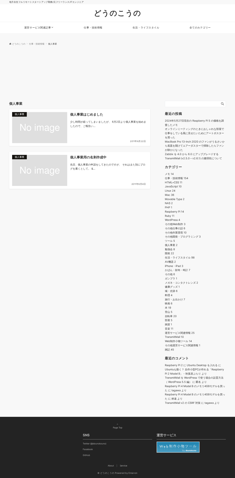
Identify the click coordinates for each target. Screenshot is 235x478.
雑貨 (168, 324)
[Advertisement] (117, 73)
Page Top (117, 427)
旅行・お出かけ (175, 299)
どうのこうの (117, 12)
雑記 (169, 349)
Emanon (133, 473)
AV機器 (170, 261)
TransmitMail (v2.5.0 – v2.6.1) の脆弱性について (193, 158)
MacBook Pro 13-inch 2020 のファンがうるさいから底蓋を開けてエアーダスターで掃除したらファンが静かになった (195, 146)
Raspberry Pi (174, 211)
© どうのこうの (105, 473)
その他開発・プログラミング (183, 236)
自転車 (171, 316)
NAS (169, 203)
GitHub (86, 455)
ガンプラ (171, 278)
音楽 (169, 328)
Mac (169, 194)
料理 (168, 295)
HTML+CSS (173, 182)
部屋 (168, 320)
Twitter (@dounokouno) (94, 443)
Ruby (169, 215)
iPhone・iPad (174, 265)
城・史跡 (171, 290)
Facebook (88, 449)
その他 (170, 274)
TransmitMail (174, 336)
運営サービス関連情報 (180, 332)
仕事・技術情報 (176, 178)
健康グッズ (172, 286)
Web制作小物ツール (178, 341)
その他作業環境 (176, 232)
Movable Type (175, 199)
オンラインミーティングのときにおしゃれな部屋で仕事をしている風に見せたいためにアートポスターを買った (194, 133)
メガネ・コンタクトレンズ (181, 282)
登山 (168, 311)
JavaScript (173, 186)
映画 (168, 303)
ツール (170, 240)
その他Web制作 (175, 224)
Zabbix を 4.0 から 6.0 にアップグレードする (191, 154)
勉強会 (170, 249)
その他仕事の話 (175, 228)
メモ (169, 173)
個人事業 (171, 245)
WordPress (172, 219)
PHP (168, 207)
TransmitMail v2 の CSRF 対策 (182, 402)
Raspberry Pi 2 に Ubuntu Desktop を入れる (191, 365)
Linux (170, 190)
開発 (169, 253)
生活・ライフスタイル (180, 257)
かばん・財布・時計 (177, 270)
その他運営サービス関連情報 (182, 345)
